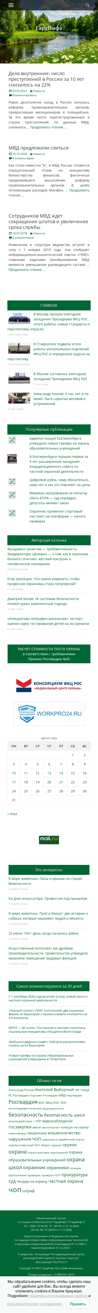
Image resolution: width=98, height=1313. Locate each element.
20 (49, 782)
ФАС (42, 1102)
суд (12, 1181)
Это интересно (49, 869)
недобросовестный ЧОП (24, 1145)
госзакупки (20, 1127)
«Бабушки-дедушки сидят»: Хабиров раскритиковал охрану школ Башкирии (47, 1044)
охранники (57, 1167)
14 (61, 773)
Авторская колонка (49, 540)
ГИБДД (84, 1090)
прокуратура (74, 1174)
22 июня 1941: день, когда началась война (43, 933)
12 (37, 773)
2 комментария (23, 238)
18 (26, 782)
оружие (70, 1144)
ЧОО (63, 1102)
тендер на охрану (32, 1181)
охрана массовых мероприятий (48, 1152)
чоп (15, 1189)
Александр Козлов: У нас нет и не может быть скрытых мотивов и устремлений (61, 398)
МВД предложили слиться (39, 148)
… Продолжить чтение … (47, 127)
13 (49, 773)
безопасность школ (64, 1115)
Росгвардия (23, 1101)
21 (61, 782)
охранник (34, 1167)
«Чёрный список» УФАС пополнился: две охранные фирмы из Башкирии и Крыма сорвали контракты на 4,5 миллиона (48, 1014)
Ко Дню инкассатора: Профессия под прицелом (48, 898)
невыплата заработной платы (63, 1139)
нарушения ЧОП (25, 1139)
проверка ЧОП (50, 1175)
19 (37, 782)
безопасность (26, 1114)
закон (36, 1127)
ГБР (77, 1090)
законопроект (51, 1127)
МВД (62, 1095)
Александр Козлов (21, 1090)
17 (14, 782)
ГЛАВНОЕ (49, 305)
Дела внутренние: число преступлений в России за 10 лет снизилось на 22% (46, 79)
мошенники (37, 1133)
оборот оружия (51, 1145)
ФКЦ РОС (52, 1102)
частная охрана (65, 1181)
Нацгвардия (74, 1095)
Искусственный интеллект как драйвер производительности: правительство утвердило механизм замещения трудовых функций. (48, 953)
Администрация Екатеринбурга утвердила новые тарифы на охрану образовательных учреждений (59, 443)
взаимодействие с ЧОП (25, 1121)
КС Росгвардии (19, 1095)
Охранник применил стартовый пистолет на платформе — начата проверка (57, 516)
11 (26, 773)
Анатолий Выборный (54, 1089)
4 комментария (23, 158)
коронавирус (18, 1133)
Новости (39, 91)
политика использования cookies (58, 1296)
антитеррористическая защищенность (36, 1108)
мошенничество (64, 1133)
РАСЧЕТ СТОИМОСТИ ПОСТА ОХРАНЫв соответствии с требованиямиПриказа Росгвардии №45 (49, 654)
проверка (33, 1175)
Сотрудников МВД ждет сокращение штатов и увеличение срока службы (48, 221)
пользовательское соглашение (34, 1304)
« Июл (12, 814)
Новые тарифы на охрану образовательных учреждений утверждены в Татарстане (41, 1057)
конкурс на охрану (75, 1127)
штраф (28, 1190)
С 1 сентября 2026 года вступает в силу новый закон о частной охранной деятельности (48, 998)
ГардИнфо (49, 27)
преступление (17, 1175)
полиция (75, 1168)
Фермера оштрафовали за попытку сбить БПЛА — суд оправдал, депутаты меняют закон (58, 498)
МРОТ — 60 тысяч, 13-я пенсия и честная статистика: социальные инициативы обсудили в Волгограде (47, 1030)
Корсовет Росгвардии (44, 1095)
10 (14, 773)
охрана (18, 1151)
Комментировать (24, 95)
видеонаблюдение (57, 1121)
